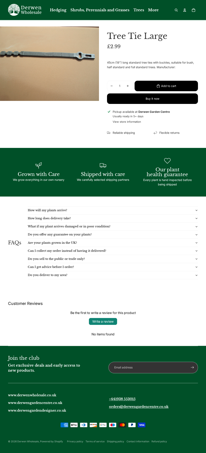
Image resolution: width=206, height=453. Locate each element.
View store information (127, 121)
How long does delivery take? (49, 218)
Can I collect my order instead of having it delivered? (67, 251)
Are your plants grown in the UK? (52, 243)
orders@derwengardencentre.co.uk (139, 407)
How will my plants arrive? (47, 210)
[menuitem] (58, 10)
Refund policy (159, 441)
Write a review (103, 321)
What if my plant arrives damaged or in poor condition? (69, 226)
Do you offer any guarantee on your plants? (60, 234)
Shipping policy (115, 441)
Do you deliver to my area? (47, 275)
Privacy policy (75, 441)
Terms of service (95, 441)
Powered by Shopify (51, 441)
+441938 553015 (122, 399)
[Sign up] (192, 367)
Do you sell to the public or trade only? (56, 259)
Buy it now (152, 98)
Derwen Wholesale (28, 441)
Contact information (138, 441)
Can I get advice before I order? (51, 267)
